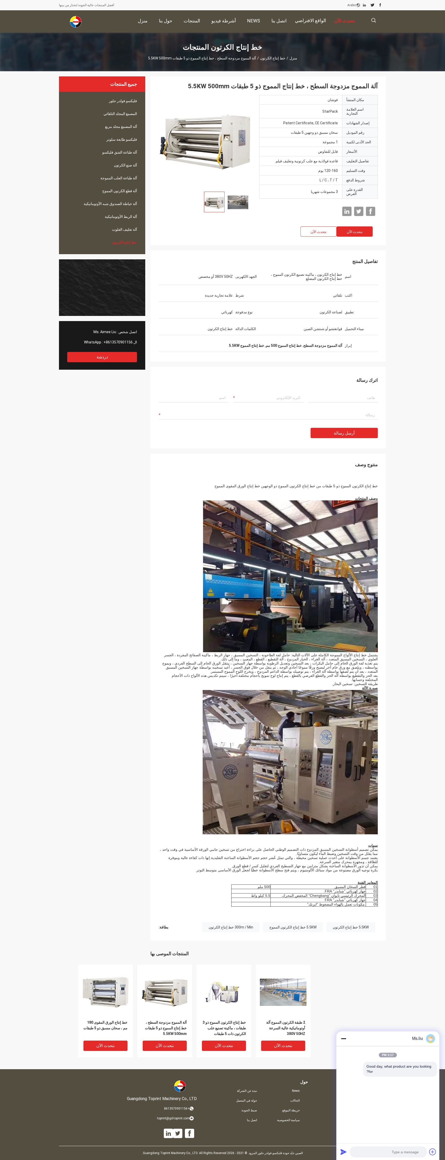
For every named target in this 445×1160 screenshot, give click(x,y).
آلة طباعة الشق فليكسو (119, 152)
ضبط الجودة (249, 1110)
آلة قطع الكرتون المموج (119, 191)
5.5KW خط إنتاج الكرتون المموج (292, 927)
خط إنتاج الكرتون (272, 58)
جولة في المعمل (246, 1100)
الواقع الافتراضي (310, 20)
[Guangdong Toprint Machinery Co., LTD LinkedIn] (364, 5)
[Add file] (432, 1151)
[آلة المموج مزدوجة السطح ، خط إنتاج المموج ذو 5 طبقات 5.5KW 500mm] (205, 141)
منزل (293, 58)
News (296, 1091)
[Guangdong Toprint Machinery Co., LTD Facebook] (380, 5)
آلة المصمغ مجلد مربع (121, 127)
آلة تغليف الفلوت (124, 229)
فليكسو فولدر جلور (123, 101)
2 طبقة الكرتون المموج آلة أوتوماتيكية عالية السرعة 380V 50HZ (285, 1028)
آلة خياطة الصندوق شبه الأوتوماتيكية (110, 204)
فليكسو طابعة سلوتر (121, 139)
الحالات (295, 1100)
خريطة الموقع (291, 1110)
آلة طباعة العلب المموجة (118, 178)
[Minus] (343, 1038)
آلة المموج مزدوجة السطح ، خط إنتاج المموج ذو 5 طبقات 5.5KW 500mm (166, 1028)
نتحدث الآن (355, 232)
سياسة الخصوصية (288, 1120)
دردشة (102, 357)
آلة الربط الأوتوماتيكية (121, 217)
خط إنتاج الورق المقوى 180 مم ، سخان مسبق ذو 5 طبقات (105, 1025)
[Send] (343, 1151)
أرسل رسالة (344, 433)
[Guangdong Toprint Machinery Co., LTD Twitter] (372, 5)
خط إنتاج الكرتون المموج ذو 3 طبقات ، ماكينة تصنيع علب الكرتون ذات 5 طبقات (224, 1028)
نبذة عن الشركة (247, 1091)
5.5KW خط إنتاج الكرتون (351, 927)
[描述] (373, 20)
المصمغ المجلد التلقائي (120, 114)
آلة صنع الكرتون (125, 165)
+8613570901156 (118, 342)
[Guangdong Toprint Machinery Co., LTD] (76, 22)
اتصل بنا (252, 1120)
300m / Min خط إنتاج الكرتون (231, 927)
